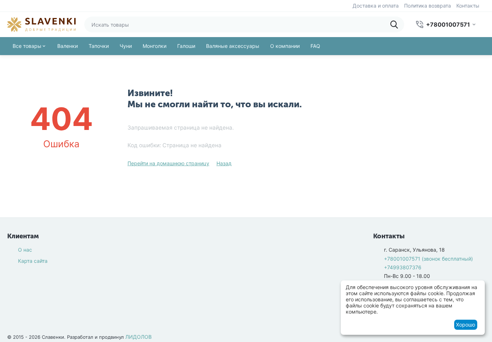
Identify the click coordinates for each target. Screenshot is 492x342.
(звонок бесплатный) (428, 259)
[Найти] (396, 24)
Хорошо (465, 324)
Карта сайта (33, 261)
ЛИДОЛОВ (138, 337)
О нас (25, 250)
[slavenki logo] (41, 24)
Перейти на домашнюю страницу (168, 163)
